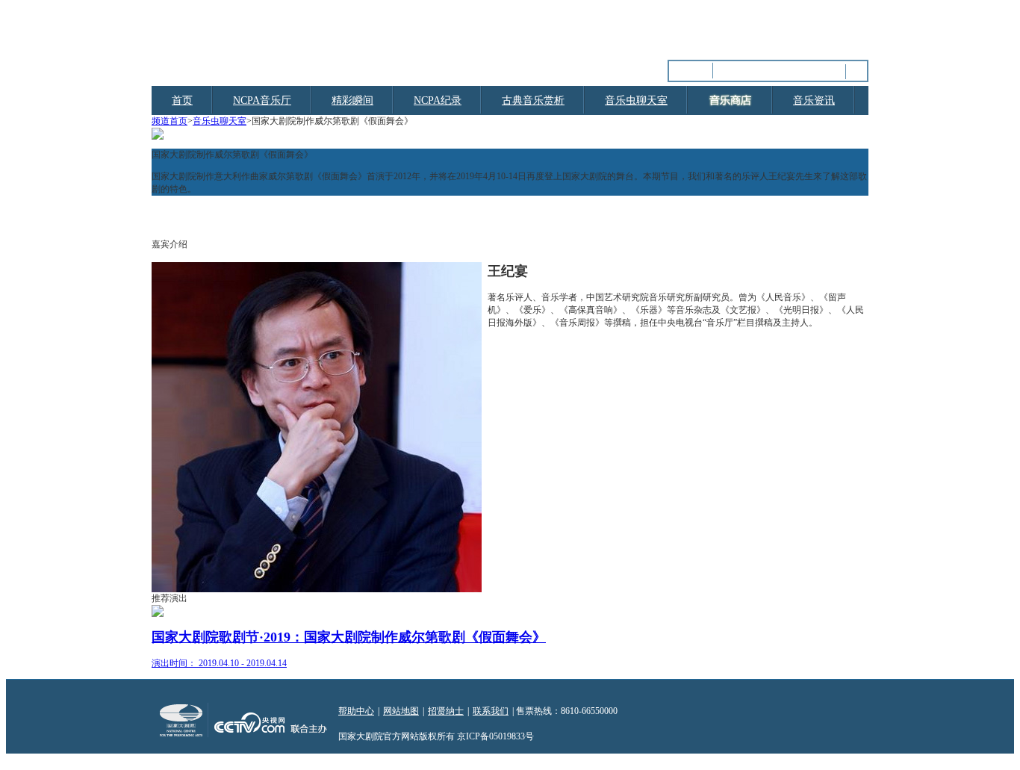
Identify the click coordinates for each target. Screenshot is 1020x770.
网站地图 (401, 711)
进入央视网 (846, 30)
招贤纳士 (446, 711)
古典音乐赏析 (533, 100)
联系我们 (491, 711)
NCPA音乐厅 (262, 100)
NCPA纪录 (437, 100)
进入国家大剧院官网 (769, 30)
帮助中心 (356, 711)
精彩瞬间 (352, 100)
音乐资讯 (814, 100)
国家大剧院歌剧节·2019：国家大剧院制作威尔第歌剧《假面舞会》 (349, 637)
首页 (182, 100)
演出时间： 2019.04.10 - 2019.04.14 (219, 663)
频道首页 (169, 121)
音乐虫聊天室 (636, 100)
